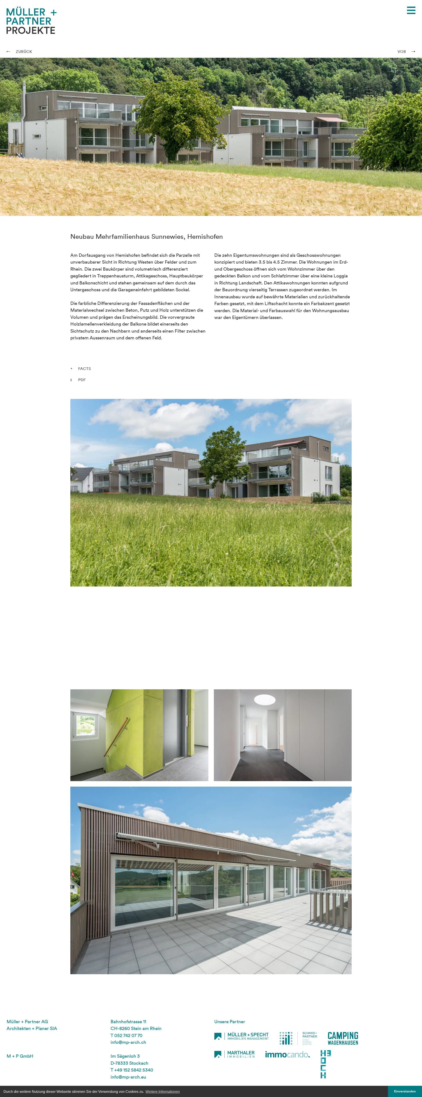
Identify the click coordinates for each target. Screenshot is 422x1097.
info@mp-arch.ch (128, 1042)
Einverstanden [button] (405, 1091)
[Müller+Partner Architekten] (32, 16)
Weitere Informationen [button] (163, 1091)
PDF (82, 379)
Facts (84, 368)
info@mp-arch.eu (128, 1077)
